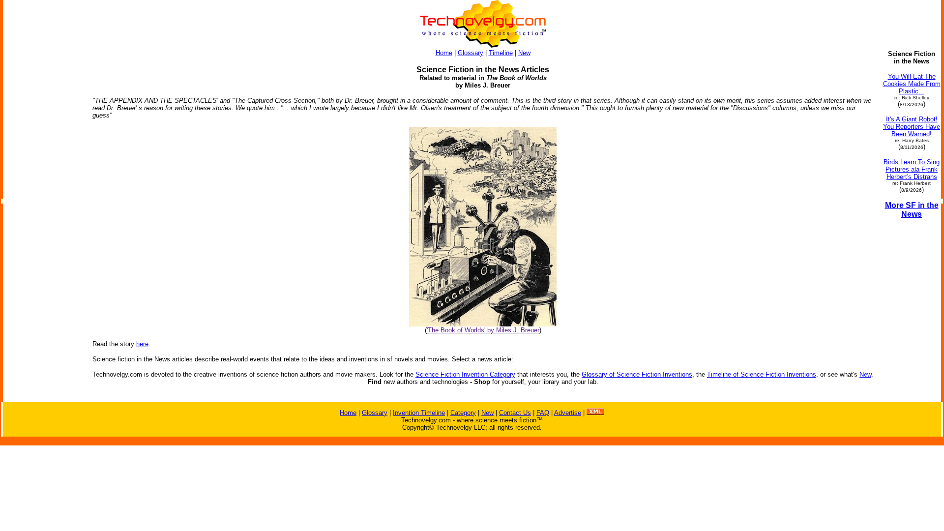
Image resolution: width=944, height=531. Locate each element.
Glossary (470, 53)
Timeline (501, 53)
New (524, 53)
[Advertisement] (43, 197)
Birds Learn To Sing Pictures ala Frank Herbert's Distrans (912, 169)
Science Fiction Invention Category (465, 374)
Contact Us (515, 412)
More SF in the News (912, 209)
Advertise (567, 412)
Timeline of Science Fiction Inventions (761, 374)
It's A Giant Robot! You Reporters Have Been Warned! (911, 127)
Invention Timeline (419, 412)
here (142, 344)
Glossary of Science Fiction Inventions (637, 374)
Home (444, 53)
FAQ (542, 412)
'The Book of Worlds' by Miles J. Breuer (483, 330)
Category (463, 412)
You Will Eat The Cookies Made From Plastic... (912, 84)
